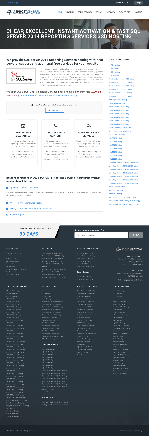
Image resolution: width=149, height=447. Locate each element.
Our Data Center (11, 258)
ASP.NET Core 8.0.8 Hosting (15, 358)
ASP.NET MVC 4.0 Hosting (14, 376)
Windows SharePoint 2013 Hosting (53, 274)
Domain (99, 12)
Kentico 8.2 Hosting (83, 342)
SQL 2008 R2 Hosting (117, 134)
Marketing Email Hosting (85, 279)
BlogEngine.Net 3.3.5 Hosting (86, 315)
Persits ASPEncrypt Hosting (86, 256)
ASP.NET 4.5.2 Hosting (13, 310)
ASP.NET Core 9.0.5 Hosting (15, 363)
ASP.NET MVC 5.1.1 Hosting (15, 384)
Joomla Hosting (117, 299)
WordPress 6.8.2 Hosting (121, 307)
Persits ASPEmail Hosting (85, 253)
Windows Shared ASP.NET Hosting (53, 253)
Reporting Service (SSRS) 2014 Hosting (123, 169)
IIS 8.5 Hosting (114, 72)
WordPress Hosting (119, 304)
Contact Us (10, 264)
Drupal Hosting (117, 331)
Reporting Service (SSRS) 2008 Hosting (123, 162)
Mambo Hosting (118, 336)
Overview (111, 12)
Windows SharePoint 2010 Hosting (53, 272)
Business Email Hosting (84, 277)
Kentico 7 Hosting (82, 336)
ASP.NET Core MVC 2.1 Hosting (16, 398)
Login (139, 3)
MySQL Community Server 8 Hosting (123, 197)
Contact (138, 12)
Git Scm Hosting (118, 360)
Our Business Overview (13, 253)
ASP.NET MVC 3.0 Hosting (14, 374)
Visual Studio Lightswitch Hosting (121, 127)
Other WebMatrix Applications (120, 131)
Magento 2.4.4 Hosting (120, 344)
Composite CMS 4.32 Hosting (86, 334)
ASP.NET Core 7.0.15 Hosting (15, 350)
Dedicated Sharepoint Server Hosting (54, 277)
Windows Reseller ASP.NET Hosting (53, 256)
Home (60, 12)
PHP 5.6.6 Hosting (118, 291)
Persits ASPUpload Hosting (86, 266)
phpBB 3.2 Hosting (119, 323)
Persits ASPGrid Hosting (85, 258)
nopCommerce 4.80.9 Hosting (87, 307)
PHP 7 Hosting (117, 294)
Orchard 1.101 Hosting (84, 350)
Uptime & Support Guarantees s (22, 188)
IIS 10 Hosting (114, 75)
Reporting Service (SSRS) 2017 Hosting (123, 176)
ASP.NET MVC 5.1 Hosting (14, 382)
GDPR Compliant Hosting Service (17, 269)
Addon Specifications (13, 261)
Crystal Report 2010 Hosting (86, 291)
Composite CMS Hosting (85, 331)
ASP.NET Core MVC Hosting (15, 395)
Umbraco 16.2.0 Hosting (85, 310)
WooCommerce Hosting (120, 368)
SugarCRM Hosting (119, 352)
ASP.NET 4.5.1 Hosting (13, 307)
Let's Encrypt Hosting (119, 366)
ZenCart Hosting (118, 318)
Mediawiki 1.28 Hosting (120, 350)
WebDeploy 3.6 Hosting (118, 100)
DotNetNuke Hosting (84, 299)
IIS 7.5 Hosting (114, 65)
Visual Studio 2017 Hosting (119, 117)
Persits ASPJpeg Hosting (85, 261)
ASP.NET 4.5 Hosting (12, 304)
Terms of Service (125, 431)
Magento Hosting (118, 342)
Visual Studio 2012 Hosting (119, 107)
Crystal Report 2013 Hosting (86, 294)
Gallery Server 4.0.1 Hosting (86, 326)
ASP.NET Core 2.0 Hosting (14, 323)
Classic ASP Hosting (12, 291)
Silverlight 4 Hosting (12, 411)
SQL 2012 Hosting (115, 138)
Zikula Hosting (117, 310)
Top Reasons (10, 256)
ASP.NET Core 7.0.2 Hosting (15, 347)
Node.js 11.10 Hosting (120, 371)
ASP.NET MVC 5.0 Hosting (14, 379)
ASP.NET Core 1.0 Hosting (14, 320)
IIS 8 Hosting (113, 68)
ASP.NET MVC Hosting (13, 368)
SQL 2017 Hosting (115, 148)
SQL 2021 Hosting (115, 155)
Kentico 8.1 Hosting (83, 339)
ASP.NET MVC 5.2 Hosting (14, 390)
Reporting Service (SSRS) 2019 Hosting (123, 180)
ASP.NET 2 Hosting (12, 296)
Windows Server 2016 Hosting (120, 89)
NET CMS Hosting (83, 323)
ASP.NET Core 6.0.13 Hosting (15, 342)
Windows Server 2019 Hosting (120, 93)
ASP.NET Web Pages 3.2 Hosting (16, 400)
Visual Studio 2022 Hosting (119, 124)
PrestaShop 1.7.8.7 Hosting (121, 328)
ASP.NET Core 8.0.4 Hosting (15, 352)
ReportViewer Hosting (84, 296)
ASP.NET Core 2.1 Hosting (14, 326)
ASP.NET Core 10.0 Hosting (15, 366)
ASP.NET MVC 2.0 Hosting (14, 371)
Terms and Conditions (13, 274)
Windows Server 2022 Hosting (120, 96)
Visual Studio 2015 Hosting (119, 114)
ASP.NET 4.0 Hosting (12, 302)
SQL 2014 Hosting (115, 141)
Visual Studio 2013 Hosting (119, 110)
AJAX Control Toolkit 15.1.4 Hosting (88, 347)
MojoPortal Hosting (83, 318)
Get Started (56, 110)
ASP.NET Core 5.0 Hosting (14, 334)
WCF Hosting (10, 408)
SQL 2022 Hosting (115, 159)
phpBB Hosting (117, 320)
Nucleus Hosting (118, 339)
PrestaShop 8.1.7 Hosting (121, 326)
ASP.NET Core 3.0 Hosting (14, 331)
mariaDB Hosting (115, 194)
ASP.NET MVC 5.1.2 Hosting (15, 387)
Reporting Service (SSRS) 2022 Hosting (123, 183)
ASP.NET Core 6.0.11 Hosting (15, 339)
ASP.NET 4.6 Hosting (12, 312)
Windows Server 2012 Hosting (120, 82)
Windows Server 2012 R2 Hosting (121, 86)
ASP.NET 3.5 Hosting (12, 299)
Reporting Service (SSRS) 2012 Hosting (123, 166)
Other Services (85, 12)
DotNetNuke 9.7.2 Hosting (85, 302)
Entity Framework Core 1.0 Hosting (17, 406)
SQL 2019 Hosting (115, 152)
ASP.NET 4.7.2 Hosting (13, 315)
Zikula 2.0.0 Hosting (119, 312)
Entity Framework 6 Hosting (15, 403)
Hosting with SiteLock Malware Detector (124, 204)
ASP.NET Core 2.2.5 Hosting (15, 328)
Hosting (70, 12)
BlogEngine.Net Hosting (85, 312)
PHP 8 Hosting (117, 296)
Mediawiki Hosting (119, 347)
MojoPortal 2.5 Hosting (84, 320)
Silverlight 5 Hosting (12, 414)
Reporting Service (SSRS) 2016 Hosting (123, 173)
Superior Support (15, 215)
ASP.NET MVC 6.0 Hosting (14, 392)
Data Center (124, 12)
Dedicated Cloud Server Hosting (52, 261)
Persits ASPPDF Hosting (84, 264)
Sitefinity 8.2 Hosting (83, 328)
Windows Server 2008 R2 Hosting (121, 79)
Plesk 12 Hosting (82, 352)
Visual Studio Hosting (117, 103)
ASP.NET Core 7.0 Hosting (14, 344)
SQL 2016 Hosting (115, 145)
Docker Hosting (118, 363)
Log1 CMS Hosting (119, 358)
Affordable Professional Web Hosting (24, 204)
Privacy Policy (10, 266)
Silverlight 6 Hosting (12, 416)
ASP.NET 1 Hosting (12, 294)
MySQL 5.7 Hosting (116, 190)
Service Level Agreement (14, 272)
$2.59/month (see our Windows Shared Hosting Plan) (47, 95)
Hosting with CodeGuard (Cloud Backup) (124, 201)
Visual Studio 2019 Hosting (119, 121)
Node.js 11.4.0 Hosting (120, 374)
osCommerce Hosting (120, 315)
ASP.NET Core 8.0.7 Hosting (15, 355)
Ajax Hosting (81, 344)
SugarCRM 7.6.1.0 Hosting (121, 355)
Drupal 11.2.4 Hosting (120, 334)
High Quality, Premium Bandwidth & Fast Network (29, 209)
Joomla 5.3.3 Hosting (119, 302)
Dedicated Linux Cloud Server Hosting (54, 269)
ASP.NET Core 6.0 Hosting (14, 336)
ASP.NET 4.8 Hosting (12, 318)
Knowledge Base (124, 3)
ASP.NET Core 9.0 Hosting (14, 360)
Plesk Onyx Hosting (83, 355)
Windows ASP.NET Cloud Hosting (52, 258)
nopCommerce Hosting (84, 304)
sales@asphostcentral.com (132, 280)
